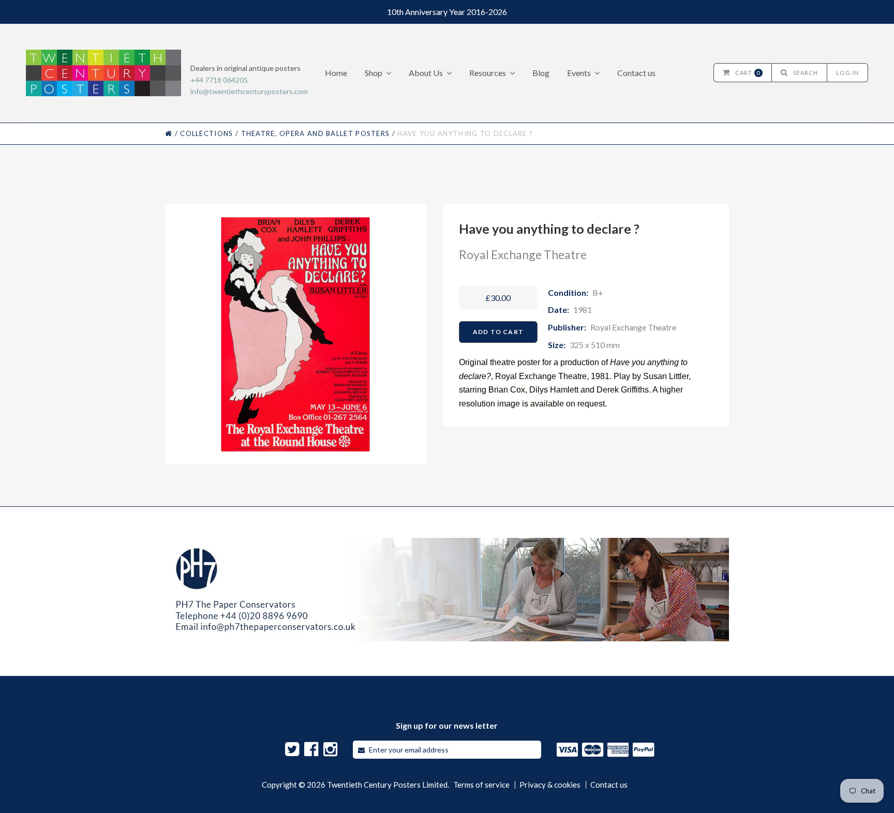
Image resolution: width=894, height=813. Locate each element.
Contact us (636, 73)
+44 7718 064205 (219, 80)
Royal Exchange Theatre (523, 254)
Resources (487, 73)
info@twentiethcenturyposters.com (249, 91)
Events (579, 73)
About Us (426, 73)
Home (336, 73)
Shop (373, 73)
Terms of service (481, 785)
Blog (540, 73)
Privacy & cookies (549, 785)
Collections (206, 133)
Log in (847, 72)
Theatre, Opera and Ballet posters (315, 133)
